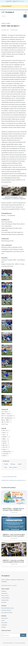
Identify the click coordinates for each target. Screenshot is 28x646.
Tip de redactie (4, 618)
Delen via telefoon (13, 467)
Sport (8, 23)
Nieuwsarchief (4, 593)
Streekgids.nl (9, 12)
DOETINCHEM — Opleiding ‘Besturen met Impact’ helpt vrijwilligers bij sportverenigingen (13, 509)
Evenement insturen (5, 597)
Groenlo (3, 23)
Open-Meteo (22, 1)
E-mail (5, 467)
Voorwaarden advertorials (6, 612)
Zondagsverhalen (5, 600)
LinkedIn (20, 464)
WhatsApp (12, 464)
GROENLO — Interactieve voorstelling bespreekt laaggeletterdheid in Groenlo (13, 561)
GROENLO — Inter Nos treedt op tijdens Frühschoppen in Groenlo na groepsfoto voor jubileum (14, 535)
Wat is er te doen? (5, 595)
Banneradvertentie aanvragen (7, 608)
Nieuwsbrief (3, 602)
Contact (3, 620)
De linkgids (3, 591)
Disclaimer (3, 627)
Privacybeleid (4, 622)
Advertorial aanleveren (6, 610)
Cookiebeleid (4, 625)
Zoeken (23, 635)
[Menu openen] (26, 12)
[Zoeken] (25, 15)
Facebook (6, 464)
